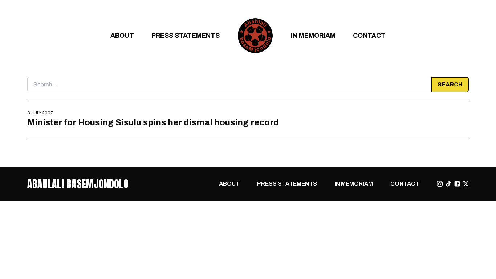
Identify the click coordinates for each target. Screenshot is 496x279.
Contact (369, 35)
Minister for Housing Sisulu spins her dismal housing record (153, 122)
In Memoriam (313, 35)
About (122, 35)
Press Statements (185, 35)
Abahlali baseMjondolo (78, 183)
